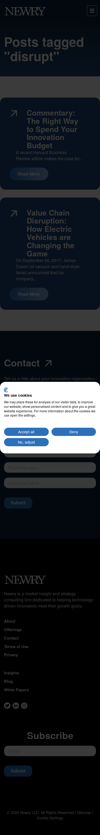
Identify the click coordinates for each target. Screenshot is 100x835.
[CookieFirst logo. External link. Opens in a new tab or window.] (6, 389)
